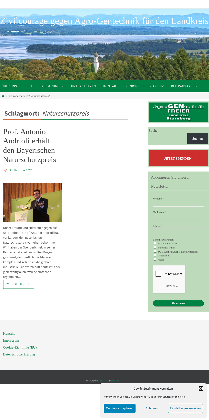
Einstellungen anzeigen (185, 408)
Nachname (160, 212)
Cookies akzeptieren (119, 408)
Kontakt (9, 333)
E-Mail (158, 225)
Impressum (11, 340)
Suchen (154, 131)
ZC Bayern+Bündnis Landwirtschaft (177, 251)
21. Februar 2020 (21, 170)
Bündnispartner (166, 247)
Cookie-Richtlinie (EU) (20, 347)
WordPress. (117, 380)
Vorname (159, 198)
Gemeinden (163, 255)
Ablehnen (152, 408)
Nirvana (103, 380)
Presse (160, 259)
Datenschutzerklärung (19, 354)
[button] (201, 389)
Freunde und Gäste (167, 243)
